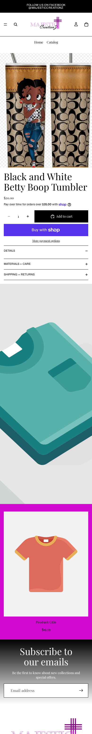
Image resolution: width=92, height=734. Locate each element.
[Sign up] (81, 690)
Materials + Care (17, 263)
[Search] (15, 24)
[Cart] (86, 24)
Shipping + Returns (19, 274)
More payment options (46, 240)
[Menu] (5, 24)
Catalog (52, 42)
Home (38, 42)
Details (9, 250)
